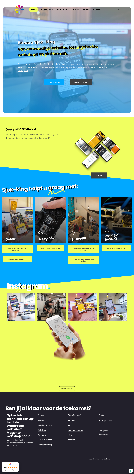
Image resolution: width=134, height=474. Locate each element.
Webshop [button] (42, 430)
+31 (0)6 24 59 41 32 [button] (107, 420)
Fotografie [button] (42, 435)
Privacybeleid (103, 431)
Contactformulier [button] (75, 430)
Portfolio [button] (71, 420)
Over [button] (70, 435)
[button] (54, 82)
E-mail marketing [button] (45, 440)
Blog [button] (70, 425)
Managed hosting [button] (45, 444)
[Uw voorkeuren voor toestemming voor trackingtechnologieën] (131, 471)
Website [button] (41, 420)
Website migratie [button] (45, 425)
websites (58, 67)
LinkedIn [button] (71, 440)
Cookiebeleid (103, 434)
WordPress (80, 67)
